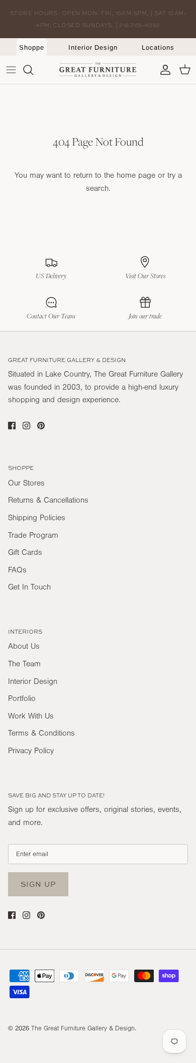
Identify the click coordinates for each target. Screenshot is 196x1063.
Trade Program (33, 535)
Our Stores (26, 483)
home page (136, 175)
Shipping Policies (36, 517)
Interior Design (93, 47)
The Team (24, 663)
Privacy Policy (31, 750)
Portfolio (22, 698)
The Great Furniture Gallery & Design (83, 1028)
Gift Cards (25, 552)
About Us (24, 646)
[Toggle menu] (11, 70)
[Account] (163, 70)
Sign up (38, 884)
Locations (158, 47)
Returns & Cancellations (48, 500)
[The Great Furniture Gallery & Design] (98, 70)
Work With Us (31, 716)
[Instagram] (26, 425)
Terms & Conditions (41, 733)
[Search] (33, 70)
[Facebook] (12, 425)
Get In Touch (29, 587)
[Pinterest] (41, 425)
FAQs (17, 569)
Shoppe (31, 47)
